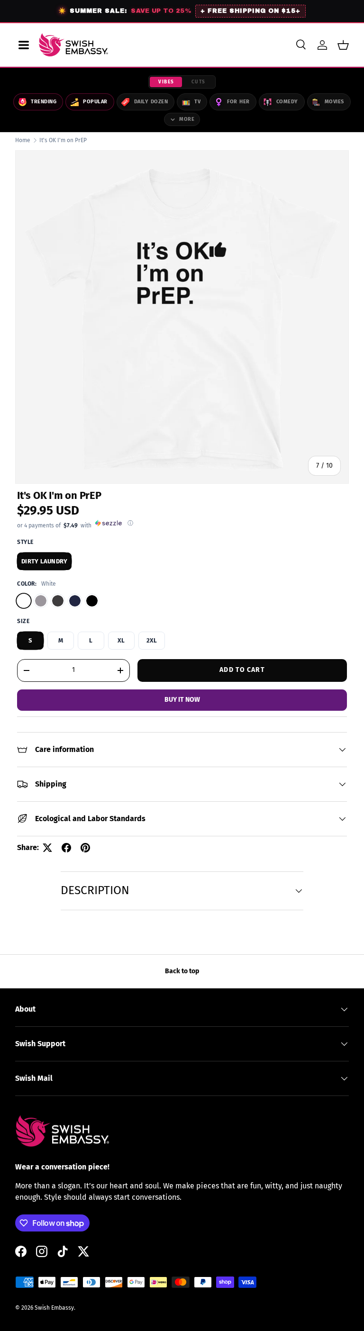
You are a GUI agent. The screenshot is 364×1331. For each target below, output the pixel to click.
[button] (343, 45)
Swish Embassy (54, 1307)
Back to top (182, 971)
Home (22, 140)
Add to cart (241, 670)
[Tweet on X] (47, 847)
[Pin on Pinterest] (85, 847)
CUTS (198, 82)
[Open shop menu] (23, 45)
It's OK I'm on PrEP (63, 140)
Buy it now (182, 700)
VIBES (166, 82)
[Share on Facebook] (66, 847)
